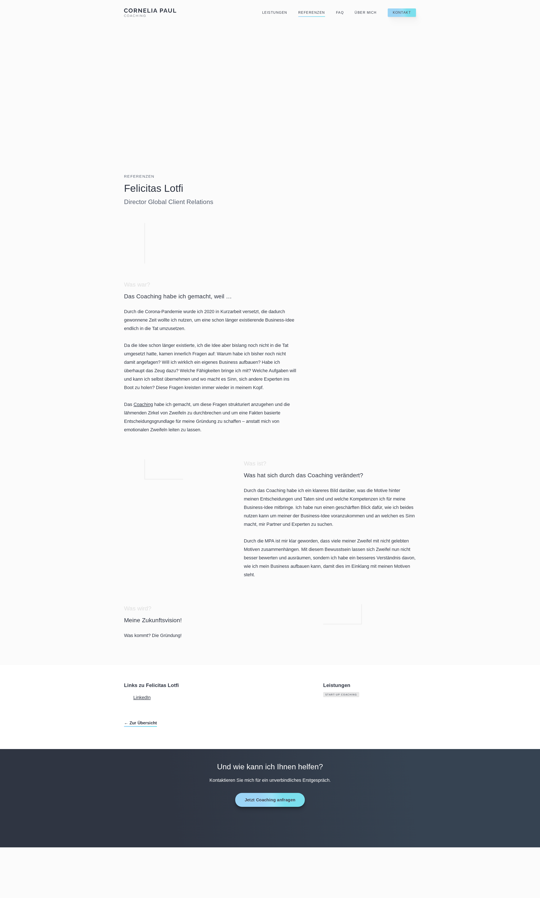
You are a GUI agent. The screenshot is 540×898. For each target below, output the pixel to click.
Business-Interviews (296, 850)
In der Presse (288, 858)
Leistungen (274, 12)
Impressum (357, 858)
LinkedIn (142, 697)
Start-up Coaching (341, 694)
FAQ (340, 12)
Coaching (143, 404)
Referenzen (311, 12)
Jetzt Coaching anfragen (270, 800)
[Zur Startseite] (150, 12)
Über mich (366, 12)
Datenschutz (360, 850)
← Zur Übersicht (140, 723)
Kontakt (402, 12)
